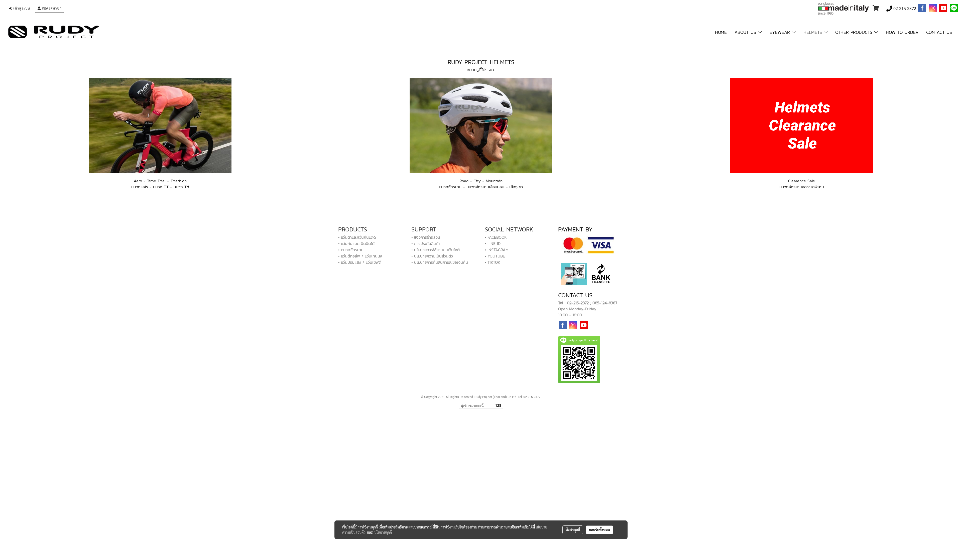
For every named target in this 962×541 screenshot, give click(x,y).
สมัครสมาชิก (51, 8)
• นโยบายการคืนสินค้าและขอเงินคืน (439, 262)
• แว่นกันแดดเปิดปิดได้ (356, 243)
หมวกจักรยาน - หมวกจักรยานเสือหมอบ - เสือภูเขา (481, 187)
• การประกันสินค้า (425, 243)
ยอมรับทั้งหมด (599, 529)
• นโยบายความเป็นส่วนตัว (432, 256)
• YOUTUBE (495, 256)
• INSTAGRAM (497, 250)
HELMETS (813, 32)
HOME (721, 32)
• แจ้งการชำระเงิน (425, 237)
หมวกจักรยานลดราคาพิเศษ (801, 187)
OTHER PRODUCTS (854, 32)
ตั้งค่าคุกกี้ (573, 529)
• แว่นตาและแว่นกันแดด (357, 237)
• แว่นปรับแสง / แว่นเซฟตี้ (359, 262)
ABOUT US (746, 32)
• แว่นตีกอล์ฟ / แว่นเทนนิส (360, 256)
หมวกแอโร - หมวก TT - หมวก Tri (160, 187)
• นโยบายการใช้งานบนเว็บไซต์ (435, 250)
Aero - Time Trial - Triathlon (160, 181)
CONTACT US (939, 32)
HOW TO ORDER (902, 32)
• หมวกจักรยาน (351, 250)
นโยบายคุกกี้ (383, 532)
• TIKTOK (492, 262)
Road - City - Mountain (481, 181)
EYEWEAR (781, 32)
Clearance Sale (801, 181)
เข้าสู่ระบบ (21, 8)
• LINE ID (493, 243)
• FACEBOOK (496, 237)
